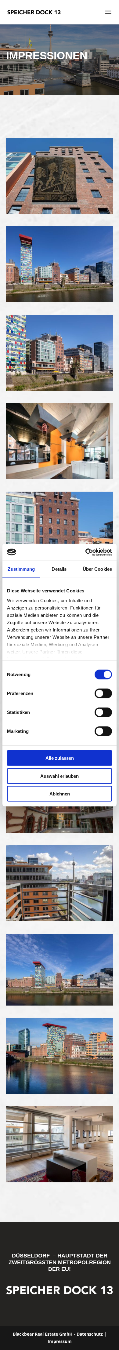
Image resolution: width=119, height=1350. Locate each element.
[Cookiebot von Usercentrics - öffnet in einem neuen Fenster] (85, 552)
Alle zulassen (59, 758)
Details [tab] (59, 569)
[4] (59, 1004)
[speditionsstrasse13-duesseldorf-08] (59, 301)
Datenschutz (90, 1334)
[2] (59, 1181)
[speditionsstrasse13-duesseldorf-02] (59, 477)
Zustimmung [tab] (21, 569)
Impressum (60, 1341)
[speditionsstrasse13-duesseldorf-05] (59, 212)
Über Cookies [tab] (97, 569)
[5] (59, 919)
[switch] (103, 693)
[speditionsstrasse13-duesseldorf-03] (59, 831)
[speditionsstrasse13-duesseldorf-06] (59, 389)
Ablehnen (59, 793)
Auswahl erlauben (59, 775)
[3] (59, 1092)
